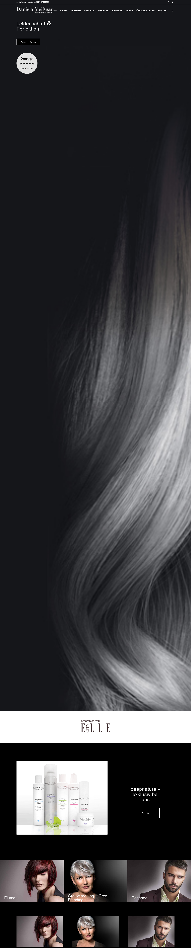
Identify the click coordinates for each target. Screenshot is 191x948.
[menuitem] (51, 10)
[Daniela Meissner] (37, 10)
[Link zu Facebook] (168, 2)
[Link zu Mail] (172, 2)
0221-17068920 (42, 2)
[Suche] (172, 10)
